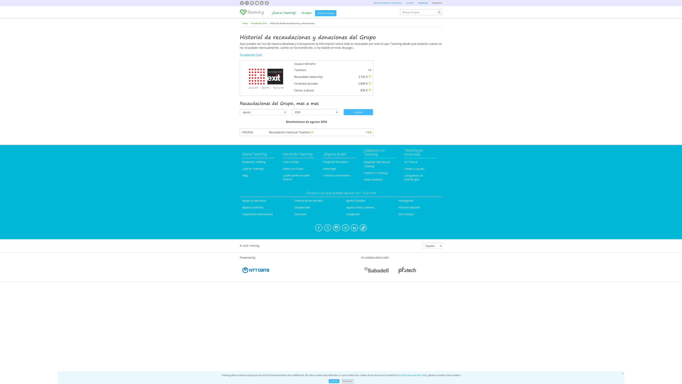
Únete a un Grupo (293, 168)
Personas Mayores (409, 207)
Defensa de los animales (308, 200)
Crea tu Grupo (291, 162)
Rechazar (347, 381)
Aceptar (334, 381)
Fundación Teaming (253, 162)
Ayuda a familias (355, 200)
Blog (245, 175)
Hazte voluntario (373, 179)
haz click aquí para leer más (412, 375)
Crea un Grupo (325, 13)
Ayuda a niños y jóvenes (360, 207)
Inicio (245, 23)
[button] (370, 76)
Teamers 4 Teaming (375, 173)
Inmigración (353, 214)
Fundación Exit (259, 23)
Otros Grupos (406, 214)
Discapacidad (302, 207)
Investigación (405, 200)
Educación (300, 214)
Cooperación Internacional (257, 214)
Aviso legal (329, 168)
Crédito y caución (414, 168)
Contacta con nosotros (336, 175)
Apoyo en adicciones (254, 200)
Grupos (307, 13)
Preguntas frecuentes (335, 162)
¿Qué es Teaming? (284, 13)
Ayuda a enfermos (253, 207)
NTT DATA (410, 162)
